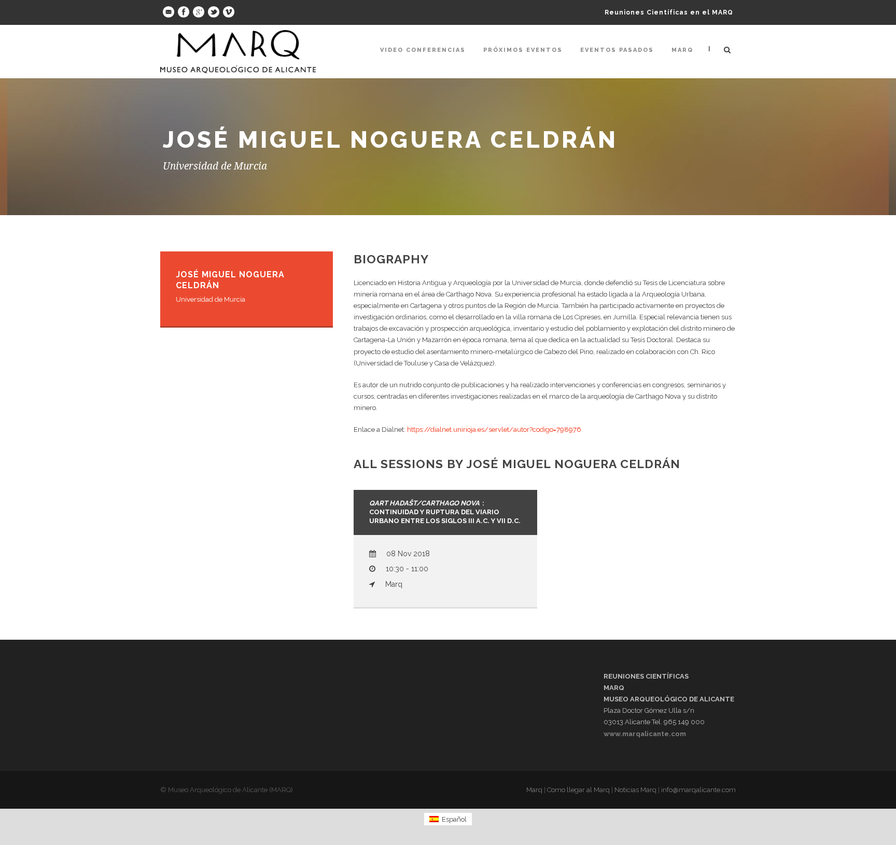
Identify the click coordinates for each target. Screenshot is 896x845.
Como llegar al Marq (578, 790)
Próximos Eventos (523, 50)
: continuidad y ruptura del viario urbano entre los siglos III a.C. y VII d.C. (445, 512)
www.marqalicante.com (645, 734)
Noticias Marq (635, 790)
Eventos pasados (617, 50)
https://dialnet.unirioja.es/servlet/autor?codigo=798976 (494, 429)
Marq (682, 50)
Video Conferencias (423, 50)
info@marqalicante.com (698, 790)
